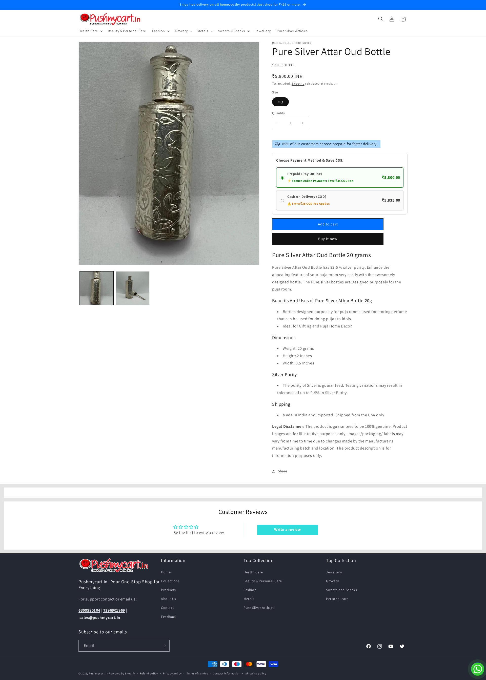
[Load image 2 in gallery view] (133, 288)
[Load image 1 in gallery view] (96, 288)
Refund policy (149, 673)
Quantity (278, 113)
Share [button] (282, 471)
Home (166, 572)
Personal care (337, 598)
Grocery (332, 580)
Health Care (253, 572)
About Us (168, 598)
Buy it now (327, 238)
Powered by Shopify (122, 673)
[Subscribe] (163, 646)
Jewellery (334, 572)
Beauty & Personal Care (263, 580)
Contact (167, 607)
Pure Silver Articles (259, 607)
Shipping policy (255, 673)
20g (280, 102)
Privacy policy (172, 673)
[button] (90, 31)
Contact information (226, 673)
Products (168, 589)
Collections (170, 580)
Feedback (169, 616)
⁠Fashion (250, 589)
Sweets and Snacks (341, 589)
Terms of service (197, 673)
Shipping (298, 83)
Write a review (287, 529)
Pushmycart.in (98, 673)
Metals (249, 598)
